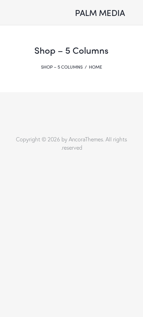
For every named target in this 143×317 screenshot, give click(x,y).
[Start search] (52, 14)
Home (95, 67)
